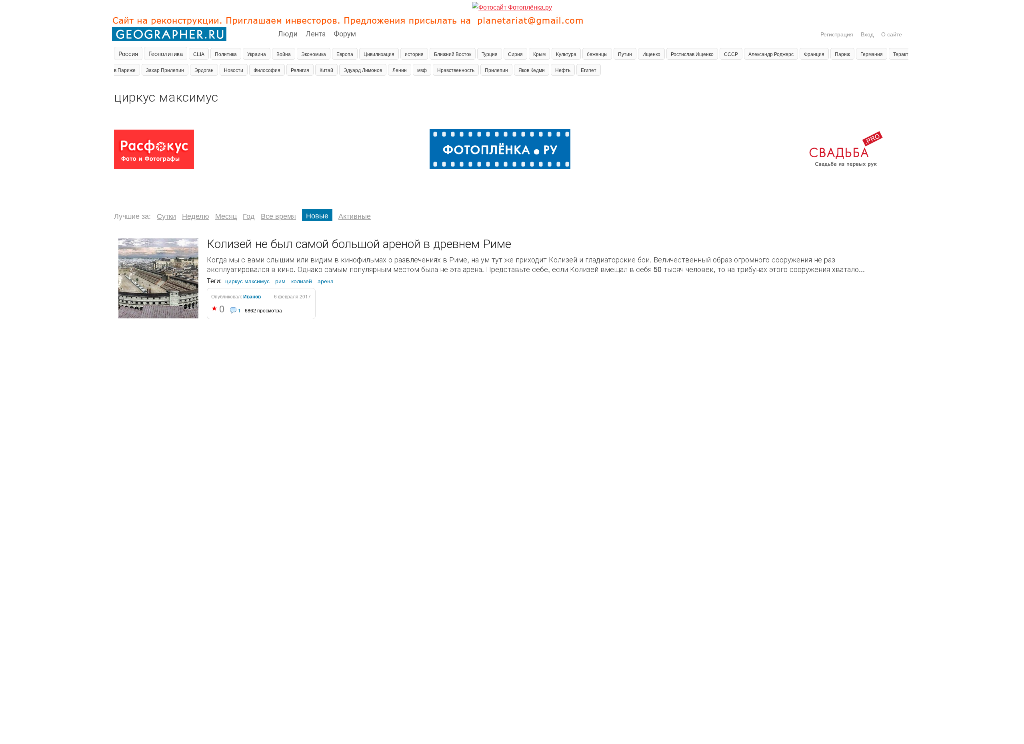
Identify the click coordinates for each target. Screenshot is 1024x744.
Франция (814, 53)
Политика (226, 53)
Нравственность (455, 69)
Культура (566, 53)
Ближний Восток (452, 53)
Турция (490, 53)
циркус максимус (247, 281)
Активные (354, 215)
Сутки (166, 215)
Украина (256, 53)
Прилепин (496, 69)
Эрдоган (204, 69)
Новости (233, 69)
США (198, 53)
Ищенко (651, 53)
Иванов (252, 296)
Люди (288, 33)
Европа (344, 53)
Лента (316, 33)
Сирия (515, 53)
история (414, 53)
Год (249, 215)
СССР (731, 53)
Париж (842, 53)
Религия (300, 69)
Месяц (226, 215)
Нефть (562, 69)
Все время (278, 215)
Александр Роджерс (771, 53)
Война (283, 53)
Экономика (313, 53)
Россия (128, 53)
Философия (267, 69)
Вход (867, 34)
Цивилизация (379, 53)
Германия (871, 53)
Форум (345, 33)
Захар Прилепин (165, 69)
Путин (625, 53)
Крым (539, 53)
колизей (301, 281)
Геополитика (165, 53)
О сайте (891, 34)
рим (280, 281)
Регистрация (836, 34)
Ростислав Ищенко (692, 53)
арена (326, 281)
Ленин (399, 69)
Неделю (195, 215)
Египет (588, 69)
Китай (326, 69)
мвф (422, 69)
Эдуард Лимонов (363, 69)
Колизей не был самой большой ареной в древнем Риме (359, 243)
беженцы (597, 53)
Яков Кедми (531, 69)
